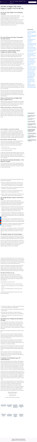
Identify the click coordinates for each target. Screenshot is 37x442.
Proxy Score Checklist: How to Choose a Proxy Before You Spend (31, 36)
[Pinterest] (0, 220)
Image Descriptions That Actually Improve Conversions (31, 40)
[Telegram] (0, 224)
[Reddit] (0, 223)
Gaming (16, 1)
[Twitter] (0, 219)
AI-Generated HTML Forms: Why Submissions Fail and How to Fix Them (31, 44)
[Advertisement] (12, 31)
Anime (13, 1)
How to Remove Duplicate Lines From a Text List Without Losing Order (31, 71)
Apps (11, 1)
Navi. (22, 16)
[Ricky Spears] (4, 2)
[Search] (35, 2)
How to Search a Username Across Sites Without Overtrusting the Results (31, 60)
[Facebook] (0, 217)
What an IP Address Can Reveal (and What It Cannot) (31, 64)
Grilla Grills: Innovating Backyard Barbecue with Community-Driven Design (31, 86)
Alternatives (21, 1)
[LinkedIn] (0, 221)
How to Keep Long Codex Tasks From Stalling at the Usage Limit (31, 32)
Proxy (24, 1)
